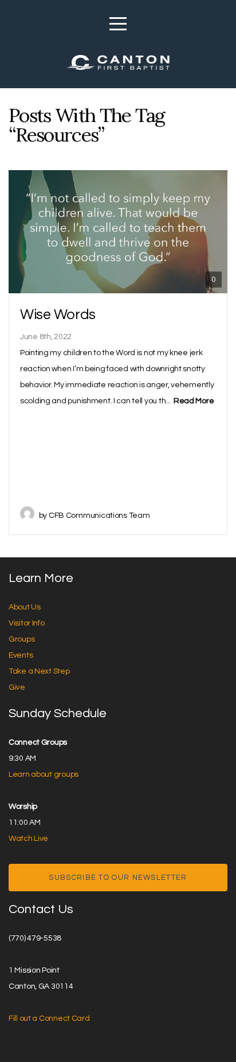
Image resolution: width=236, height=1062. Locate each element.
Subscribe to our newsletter (118, 878)
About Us (25, 607)
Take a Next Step (39, 671)
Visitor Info (27, 623)
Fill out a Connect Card (49, 1018)
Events (21, 655)
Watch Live (28, 839)
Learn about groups (43, 774)
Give (17, 687)
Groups (21, 639)
